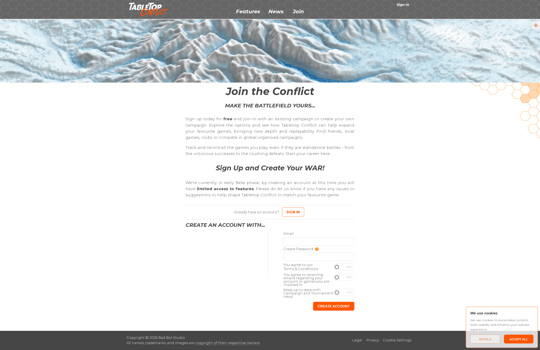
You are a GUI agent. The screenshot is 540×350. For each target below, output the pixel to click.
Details (485, 339)
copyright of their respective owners (227, 343)
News (276, 11)
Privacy (372, 340)
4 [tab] (274, 78)
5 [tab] (281, 78)
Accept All (518, 339)
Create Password (299, 249)
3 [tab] (266, 78)
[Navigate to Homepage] (149, 9)
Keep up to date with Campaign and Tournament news (308, 293)
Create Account (334, 306)
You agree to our (301, 267)
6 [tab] (288, 78)
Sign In (293, 212)
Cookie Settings (397, 340)
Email (289, 234)
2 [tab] (259, 78)
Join (298, 11)
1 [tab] (252, 78)
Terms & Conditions (301, 269)
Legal (357, 340)
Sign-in (403, 5)
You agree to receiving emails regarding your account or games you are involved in (306, 280)
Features (248, 11)
